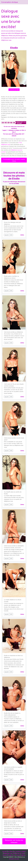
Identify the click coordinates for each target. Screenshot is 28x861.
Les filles (10, 851)
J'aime (22, 235)
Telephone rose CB (8, 853)
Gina (14, 855)
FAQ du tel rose (19, 853)
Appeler (7, 235)
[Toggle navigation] (24, 2)
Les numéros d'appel (19, 851)
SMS (11, 235)
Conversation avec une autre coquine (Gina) (14, 160)
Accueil (4, 851)
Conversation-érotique (9, 2)
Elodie (9, 855)
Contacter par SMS (14, 89)
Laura (18, 855)
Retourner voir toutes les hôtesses (14, 841)
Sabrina (23, 855)
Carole (5, 855)
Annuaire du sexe (14, 859)
